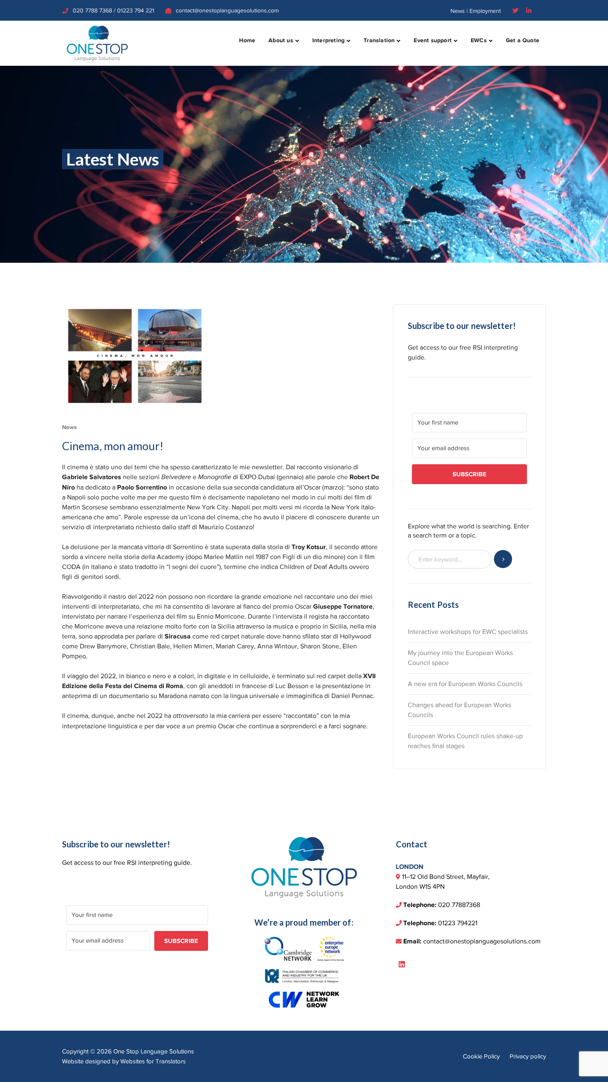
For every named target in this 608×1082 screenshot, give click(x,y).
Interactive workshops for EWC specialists (468, 632)
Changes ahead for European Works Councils (459, 710)
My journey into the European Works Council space (460, 658)
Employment (485, 11)
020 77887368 (459, 905)
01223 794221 (457, 923)
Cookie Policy (481, 1056)
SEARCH (503, 559)
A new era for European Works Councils (465, 684)
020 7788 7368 (92, 10)
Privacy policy (528, 1056)
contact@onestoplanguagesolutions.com (227, 10)
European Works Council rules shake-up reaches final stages (465, 741)
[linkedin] (402, 965)
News (457, 11)
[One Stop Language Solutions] (97, 42)
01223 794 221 (135, 10)
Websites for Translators (153, 1061)
